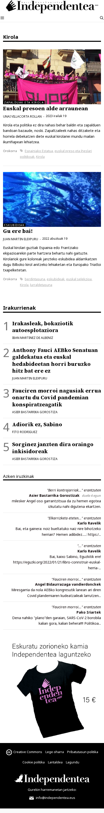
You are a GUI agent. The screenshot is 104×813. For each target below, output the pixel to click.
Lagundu (72, 762)
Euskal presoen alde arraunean (45, 108)
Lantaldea (55, 762)
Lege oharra (54, 752)
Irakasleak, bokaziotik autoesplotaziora (42, 327)
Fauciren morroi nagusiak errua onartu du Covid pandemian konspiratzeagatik (56, 397)
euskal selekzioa (79, 279)
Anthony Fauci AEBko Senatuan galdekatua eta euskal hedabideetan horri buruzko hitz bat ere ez (55, 360)
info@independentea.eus (55, 797)
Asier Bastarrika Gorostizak (54, 495)
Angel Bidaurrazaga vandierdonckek (68, 584)
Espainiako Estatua (39, 151)
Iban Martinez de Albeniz (32, 338)
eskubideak (56, 279)
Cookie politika (33, 762)
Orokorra (10, 151)
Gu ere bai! (18, 231)
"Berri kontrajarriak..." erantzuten (74, 490)
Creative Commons (27, 752)
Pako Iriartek (88, 612)
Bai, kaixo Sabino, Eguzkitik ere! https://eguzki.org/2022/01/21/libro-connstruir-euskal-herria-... (57, 562)
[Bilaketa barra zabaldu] (101, 18)
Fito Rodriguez (24, 432)
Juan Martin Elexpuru (29, 378)
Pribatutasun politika (82, 752)
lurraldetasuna (41, 284)
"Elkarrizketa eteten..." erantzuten (74, 518)
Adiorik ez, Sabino (37, 424)
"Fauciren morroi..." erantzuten (76, 579)
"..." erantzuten (89, 545)
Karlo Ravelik (89, 523)
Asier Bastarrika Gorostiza (35, 412)
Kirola (40, 156)
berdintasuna (35, 279)
